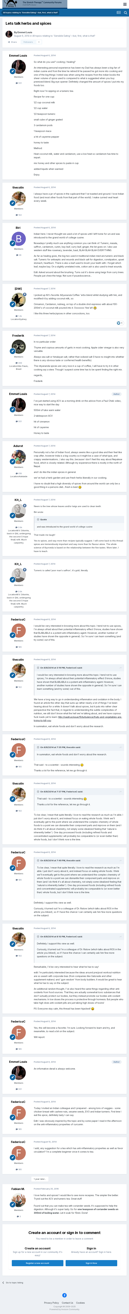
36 (19, 255)
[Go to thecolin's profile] (19, 198)
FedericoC (18, 619)
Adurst (18, 446)
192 (20, 215)
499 (20, 363)
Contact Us (67, 1302)
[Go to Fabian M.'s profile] (19, 1200)
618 (20, 473)
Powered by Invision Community (64, 1309)
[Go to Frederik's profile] (19, 347)
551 (20, 83)
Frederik (18, 335)
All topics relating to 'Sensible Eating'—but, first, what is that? (63, 35)
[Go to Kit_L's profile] (19, 511)
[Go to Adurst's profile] (19, 457)
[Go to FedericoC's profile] (19, 631)
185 (20, 647)
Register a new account (37, 1263)
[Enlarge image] (95, 307)
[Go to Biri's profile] (19, 239)
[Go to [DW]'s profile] (19, 300)
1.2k (20, 316)
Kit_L (18, 500)
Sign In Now (91, 1263)
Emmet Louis (24, 32)
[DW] (18, 288)
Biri (18, 227)
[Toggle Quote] (38, 519)
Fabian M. (18, 1189)
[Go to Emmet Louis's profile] (9, 34)
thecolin (18, 187)
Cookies (80, 1302)
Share (13, 42)
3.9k (19, 527)
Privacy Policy (51, 1302)
